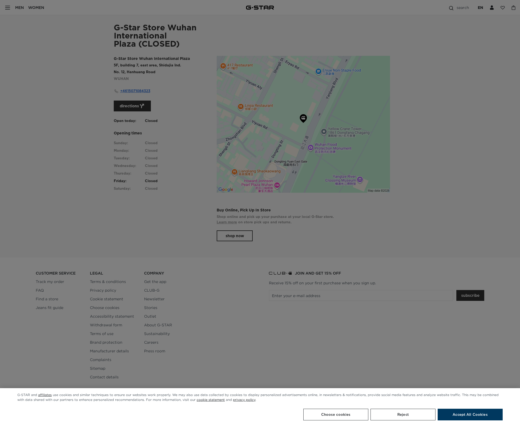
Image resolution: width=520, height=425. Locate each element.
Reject (403, 415)
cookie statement (211, 400)
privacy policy (244, 400)
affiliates (45, 395)
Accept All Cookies (470, 415)
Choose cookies (336, 415)
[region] (260, 406)
